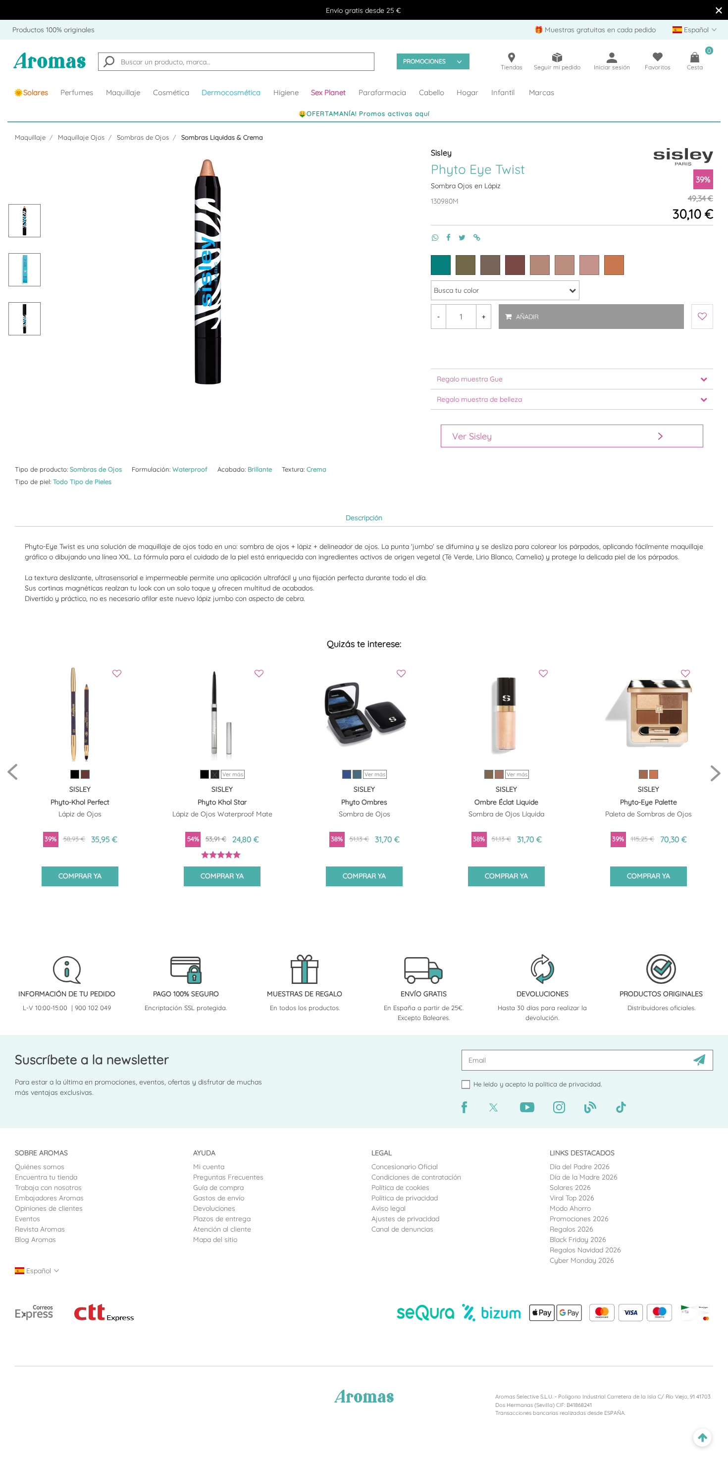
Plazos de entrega (222, 1218)
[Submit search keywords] (109, 63)
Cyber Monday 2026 (582, 1260)
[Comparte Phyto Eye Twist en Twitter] (458, 237)
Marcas (541, 92)
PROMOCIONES (424, 61)
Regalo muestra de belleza (479, 399)
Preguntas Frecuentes (228, 1177)
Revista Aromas (40, 1229)
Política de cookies (400, 1187)
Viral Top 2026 (572, 1197)
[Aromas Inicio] (49, 67)
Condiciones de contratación (416, 1177)
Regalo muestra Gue (470, 379)
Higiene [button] (286, 92)
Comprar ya (80, 875)
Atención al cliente (222, 1229)
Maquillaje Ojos (81, 137)
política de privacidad (568, 1084)
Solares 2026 (570, 1187)
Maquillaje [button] (123, 92)
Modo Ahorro (570, 1208)
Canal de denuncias (402, 1229)
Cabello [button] (431, 92)
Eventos (27, 1218)
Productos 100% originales (53, 29)
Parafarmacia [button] (382, 92)
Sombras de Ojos (143, 137)
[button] (329, 93)
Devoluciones (214, 1208)
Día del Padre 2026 (580, 1166)
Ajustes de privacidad (405, 1218)
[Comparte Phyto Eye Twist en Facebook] (444, 237)
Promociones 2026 (579, 1218)
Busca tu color (456, 290)
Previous (12, 772)
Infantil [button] (503, 92)
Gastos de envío (218, 1197)
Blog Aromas (35, 1239)
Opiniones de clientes (49, 1208)
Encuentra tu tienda (46, 1177)
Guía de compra (218, 1187)
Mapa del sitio (215, 1239)
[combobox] (236, 62)
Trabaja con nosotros (48, 1187)
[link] (30, 93)
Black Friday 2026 (578, 1239)
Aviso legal (388, 1208)
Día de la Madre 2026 (584, 1177)
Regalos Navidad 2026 (585, 1249)
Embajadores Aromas (49, 1197)
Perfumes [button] (76, 92)
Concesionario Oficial (404, 1166)
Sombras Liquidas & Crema (222, 137)
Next (716, 772)
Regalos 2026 (571, 1229)
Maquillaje (30, 137)
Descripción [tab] (364, 517)
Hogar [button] (467, 92)
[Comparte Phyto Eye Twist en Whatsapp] (431, 237)
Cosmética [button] (171, 92)
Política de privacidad (404, 1197)
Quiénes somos (39, 1166)
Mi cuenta (208, 1166)
